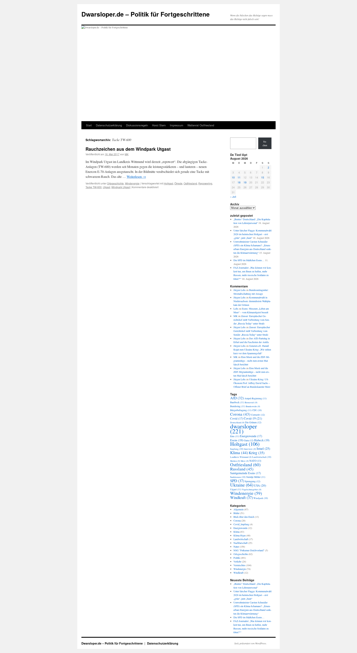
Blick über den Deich (243, 516)
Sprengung (252, 481)
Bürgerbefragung (241, 410)
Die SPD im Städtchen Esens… (248, 260)
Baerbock (237, 402)
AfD (237, 397)
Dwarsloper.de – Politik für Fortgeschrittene (145, 14)
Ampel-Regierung (255, 398)
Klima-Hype (239, 535)
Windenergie (132, 183)
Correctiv (258, 414)
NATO (255, 461)
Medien (235, 460)
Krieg (256, 452)
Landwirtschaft (261, 456)
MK (127, 154)
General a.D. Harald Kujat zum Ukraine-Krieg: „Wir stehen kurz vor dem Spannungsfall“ (252, 349)
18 (239, 182)
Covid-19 (253, 418)
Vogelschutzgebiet (251, 489)
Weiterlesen (136, 176)
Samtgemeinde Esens (245, 473)
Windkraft (241, 497)
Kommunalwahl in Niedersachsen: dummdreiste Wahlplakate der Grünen (252, 301)
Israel (263, 448)
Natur (236, 546)
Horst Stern (159, 125)
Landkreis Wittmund (241, 457)
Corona (240, 414)
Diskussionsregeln (137, 125)
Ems (234, 436)
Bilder (236, 513)
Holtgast (168, 183)
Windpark (260, 498)
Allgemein (238, 509)
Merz (245, 460)
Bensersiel (251, 402)
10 (233, 177)
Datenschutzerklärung (109, 125)
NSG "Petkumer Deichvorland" (248, 550)
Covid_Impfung (241, 524)
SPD (237, 480)
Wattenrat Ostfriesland (200, 125)
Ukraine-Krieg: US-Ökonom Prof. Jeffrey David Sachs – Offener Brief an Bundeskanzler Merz (251, 383)
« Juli (233, 196)
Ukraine (241, 485)
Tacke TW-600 (94, 187)
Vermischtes (239, 565)
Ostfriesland (190, 183)
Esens (236, 440)
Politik (236, 557)
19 (245, 182)
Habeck (261, 440)
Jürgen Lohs (239, 290)
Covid (236, 418)
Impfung (236, 448)
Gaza (248, 440)
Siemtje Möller (255, 476)
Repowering (205, 183)
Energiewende (251, 436)
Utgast (106, 187)
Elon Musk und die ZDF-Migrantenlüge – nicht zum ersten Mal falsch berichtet (251, 360)
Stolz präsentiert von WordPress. (250, 643)
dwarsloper (243, 428)
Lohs (235, 308)
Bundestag (237, 406)
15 (262, 177)
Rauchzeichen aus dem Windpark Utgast (128, 149)
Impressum (176, 125)
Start (89, 125)
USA (260, 485)
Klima (239, 452)
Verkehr (237, 561)
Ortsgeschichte (115, 183)
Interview (250, 448)
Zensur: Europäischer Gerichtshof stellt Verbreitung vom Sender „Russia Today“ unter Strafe (251, 319)
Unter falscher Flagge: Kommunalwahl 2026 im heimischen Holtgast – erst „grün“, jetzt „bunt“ (252, 234)
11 (239, 177)
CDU (257, 410)
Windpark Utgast (120, 187)
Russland (241, 469)
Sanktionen (238, 476)
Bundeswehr (253, 406)
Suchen (265, 143)
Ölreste (178, 183)
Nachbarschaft (240, 542)
